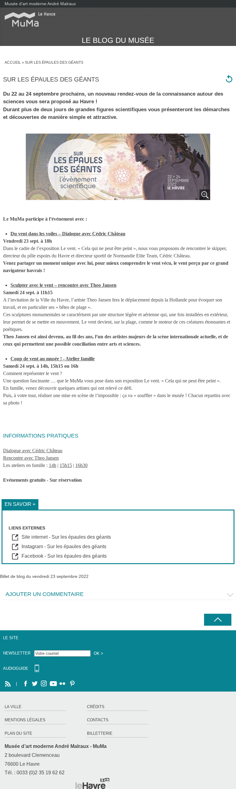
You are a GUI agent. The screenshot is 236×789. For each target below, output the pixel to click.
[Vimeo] (53, 684)
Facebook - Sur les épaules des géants (64, 556)
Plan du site (18, 733)
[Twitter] (34, 684)
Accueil (13, 62)
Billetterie (99, 733)
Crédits (95, 706)
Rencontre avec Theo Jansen (31, 458)
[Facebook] (25, 684)
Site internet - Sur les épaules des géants (66, 537)
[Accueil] (27, 19)
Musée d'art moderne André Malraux (40, 3)
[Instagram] (44, 684)
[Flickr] (62, 684)
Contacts (97, 720)
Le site (10, 637)
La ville (13, 706)
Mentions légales (25, 720)
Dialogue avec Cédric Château (32, 450)
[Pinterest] (71, 684)
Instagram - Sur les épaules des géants (64, 546)
